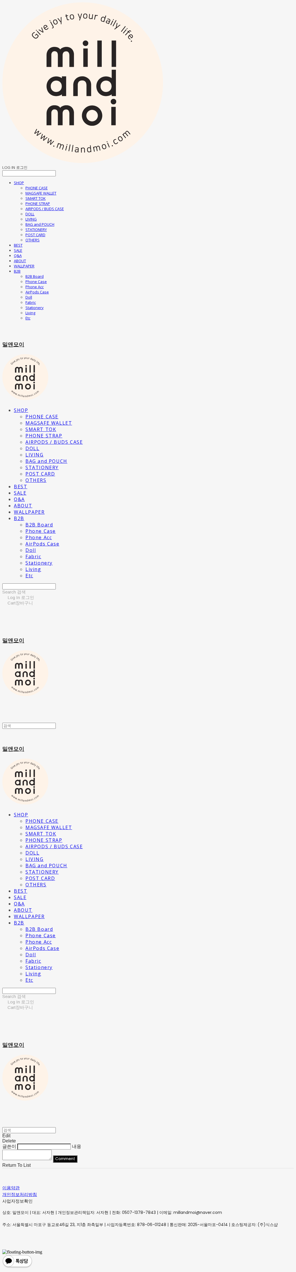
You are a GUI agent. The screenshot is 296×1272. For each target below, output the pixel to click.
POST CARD (35, 234)
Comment (65, 1159)
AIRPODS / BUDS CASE (44, 208)
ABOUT (20, 260)
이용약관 (11, 1188)
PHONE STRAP (37, 203)
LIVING (31, 219)
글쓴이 (9, 1146)
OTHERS (32, 240)
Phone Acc (34, 286)
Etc (27, 318)
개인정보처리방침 (19, 1194)
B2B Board (34, 276)
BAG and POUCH (39, 224)
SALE (18, 250)
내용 (76, 1146)
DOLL (29, 214)
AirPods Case (37, 292)
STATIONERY (36, 229)
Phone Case (36, 281)
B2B (17, 271)
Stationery (34, 307)
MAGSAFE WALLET (40, 193)
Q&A (18, 255)
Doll (28, 297)
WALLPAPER (24, 266)
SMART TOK (35, 198)
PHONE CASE (36, 188)
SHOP (19, 182)
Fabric (30, 302)
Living (30, 312)
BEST (18, 245)
